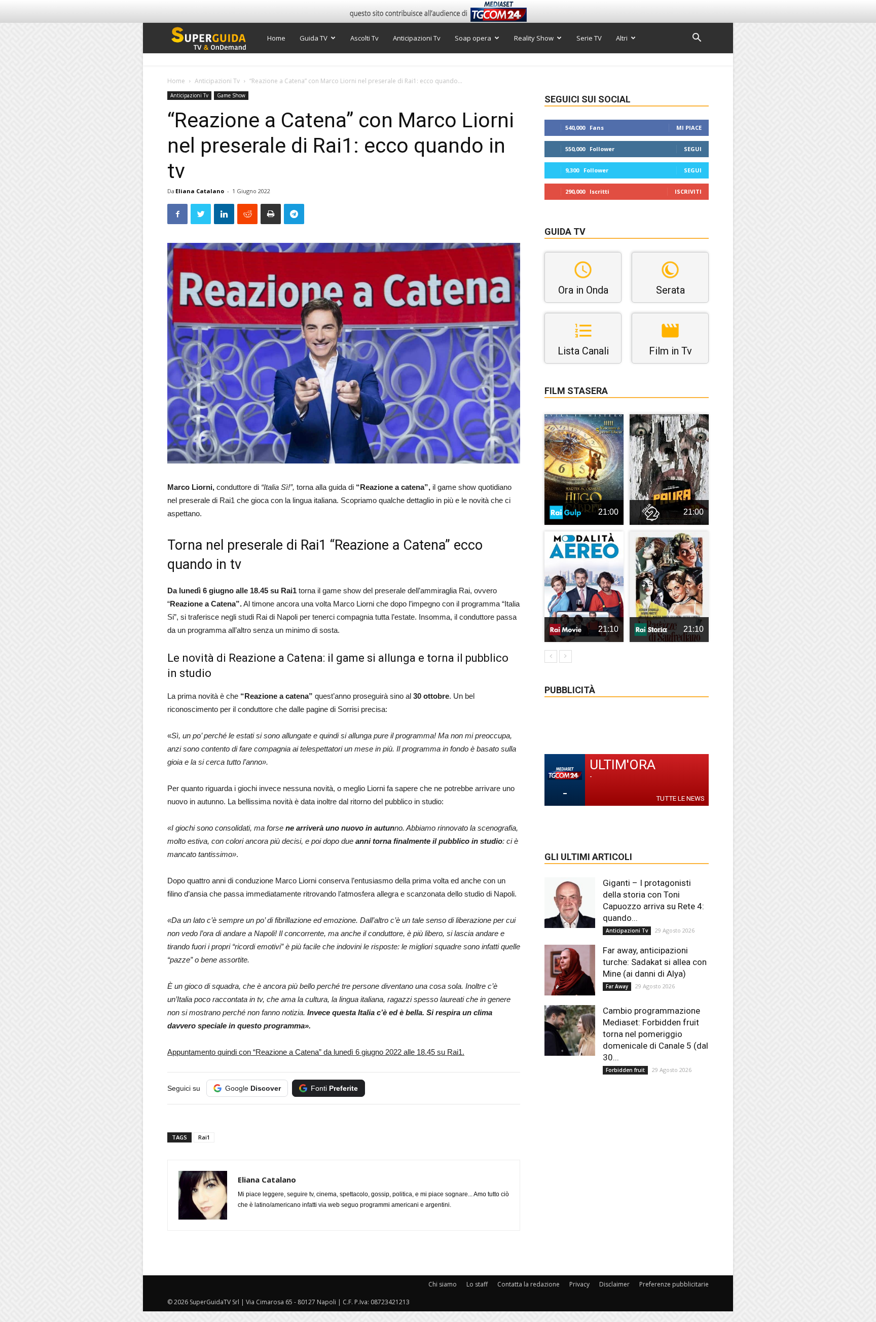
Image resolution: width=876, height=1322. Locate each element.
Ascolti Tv (364, 38)
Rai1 (204, 1137)
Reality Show (534, 38)
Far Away (617, 986)
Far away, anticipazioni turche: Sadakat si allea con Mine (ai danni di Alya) (655, 962)
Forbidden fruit (625, 1070)
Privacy (579, 1284)
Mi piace (689, 127)
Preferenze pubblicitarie (674, 1284)
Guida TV (313, 38)
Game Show (231, 95)
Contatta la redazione (528, 1284)
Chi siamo (442, 1284)
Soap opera (473, 38)
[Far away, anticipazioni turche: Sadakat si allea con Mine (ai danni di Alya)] (569, 970)
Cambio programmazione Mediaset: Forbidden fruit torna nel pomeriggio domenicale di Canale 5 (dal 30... (655, 1034)
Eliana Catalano (199, 191)
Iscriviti (688, 191)
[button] (696, 39)
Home (276, 38)
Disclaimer (614, 1284)
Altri (622, 38)
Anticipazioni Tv (417, 38)
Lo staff (477, 1284)
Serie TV (589, 38)
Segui (693, 149)
